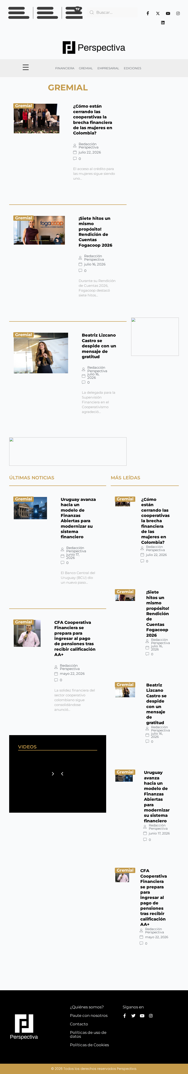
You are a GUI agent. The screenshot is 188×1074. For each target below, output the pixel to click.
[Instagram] (177, 13)
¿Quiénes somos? (87, 1007)
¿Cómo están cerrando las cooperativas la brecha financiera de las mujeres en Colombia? (92, 120)
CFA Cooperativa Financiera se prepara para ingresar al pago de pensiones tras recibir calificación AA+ (75, 638)
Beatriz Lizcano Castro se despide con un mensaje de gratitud (99, 346)
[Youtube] (167, 13)
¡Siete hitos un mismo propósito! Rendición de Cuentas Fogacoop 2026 (95, 232)
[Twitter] (157, 13)
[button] (62, 774)
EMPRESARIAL (108, 68)
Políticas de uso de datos (88, 1034)
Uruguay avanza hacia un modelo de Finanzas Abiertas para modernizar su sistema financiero (78, 518)
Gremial (23, 105)
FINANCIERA (64, 68)
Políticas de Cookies (89, 1045)
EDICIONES (132, 68)
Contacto (79, 1024)
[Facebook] (147, 13)
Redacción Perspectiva (89, 145)
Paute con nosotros (89, 1015)
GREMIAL (86, 68)
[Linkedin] (162, 22)
